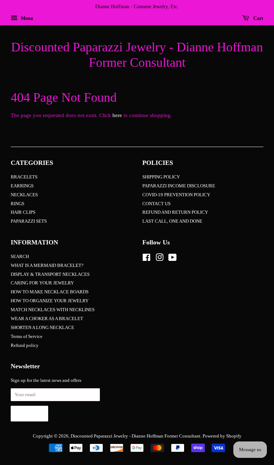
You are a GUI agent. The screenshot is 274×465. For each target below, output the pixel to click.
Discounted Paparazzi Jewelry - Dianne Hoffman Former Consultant (137, 55)
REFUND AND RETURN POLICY (175, 212)
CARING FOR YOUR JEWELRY (42, 282)
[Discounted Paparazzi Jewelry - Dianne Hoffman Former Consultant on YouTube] (172, 259)
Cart (257, 18)
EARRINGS (22, 185)
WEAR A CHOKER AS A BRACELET (47, 318)
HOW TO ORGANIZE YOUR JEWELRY (49, 300)
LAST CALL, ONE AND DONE (172, 221)
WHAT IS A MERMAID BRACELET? (47, 265)
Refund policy (25, 345)
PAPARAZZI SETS (29, 221)
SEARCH (20, 256)
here (117, 115)
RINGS (17, 203)
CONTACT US (156, 203)
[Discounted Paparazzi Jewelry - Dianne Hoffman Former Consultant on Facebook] (146, 259)
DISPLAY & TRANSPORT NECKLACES (50, 274)
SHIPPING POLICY (161, 177)
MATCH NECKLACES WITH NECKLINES (53, 309)
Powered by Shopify (222, 436)
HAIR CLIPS (23, 212)
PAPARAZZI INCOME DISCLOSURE (178, 185)
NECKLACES (24, 194)
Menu (26, 18)
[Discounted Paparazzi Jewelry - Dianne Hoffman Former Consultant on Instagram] (159, 259)
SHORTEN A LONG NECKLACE (42, 327)
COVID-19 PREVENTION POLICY (176, 194)
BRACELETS (24, 177)
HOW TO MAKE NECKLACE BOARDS (49, 291)
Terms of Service (26, 336)
